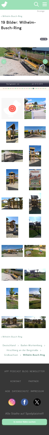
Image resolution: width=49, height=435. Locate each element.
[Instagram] (12, 405)
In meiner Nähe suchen (25, 422)
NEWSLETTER (37, 371)
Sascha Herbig (26, 84)
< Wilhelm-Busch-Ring (11, 16)
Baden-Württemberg (31, 345)
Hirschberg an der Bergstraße (22, 350)
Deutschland (9, 345)
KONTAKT (15, 381)
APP (6, 371)
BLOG (25, 371)
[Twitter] (37, 405)
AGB (7, 391)
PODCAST (15, 371)
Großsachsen (11, 354)
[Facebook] (24, 405)
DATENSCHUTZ (20, 391)
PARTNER (34, 381)
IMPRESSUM (37, 391)
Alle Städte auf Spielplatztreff (24, 413)
